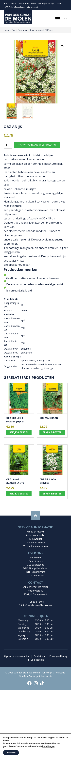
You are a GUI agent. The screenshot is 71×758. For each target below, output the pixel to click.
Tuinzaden (22, 30)
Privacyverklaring (58, 656)
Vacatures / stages (39, 3)
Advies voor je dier (35, 535)
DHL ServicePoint (35, 571)
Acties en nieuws (35, 531)
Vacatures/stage (35, 575)
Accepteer (11, 752)
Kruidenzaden (36, 30)
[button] (62, 45)
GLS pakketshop (55, 3)
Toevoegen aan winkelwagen (37, 145)
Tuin (14, 30)
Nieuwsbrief (24, 3)
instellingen (48, 746)
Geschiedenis (36, 561)
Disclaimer (39, 656)
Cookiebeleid (37, 659)
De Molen (35, 557)
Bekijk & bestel (18, 432)
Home (6, 30)
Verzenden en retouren (35, 546)
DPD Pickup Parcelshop (14, 7)
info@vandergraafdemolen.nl (36, 605)
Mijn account (32, 7)
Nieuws (14, 3)
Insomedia (46, 676)
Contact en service (35, 542)
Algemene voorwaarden (17, 656)
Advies (6, 3)
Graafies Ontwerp (28, 676)
